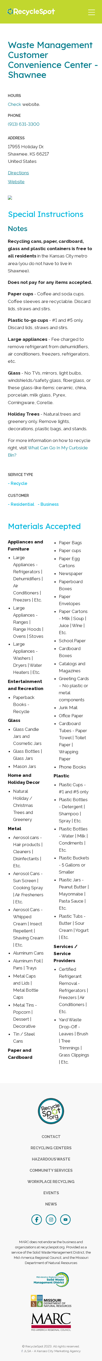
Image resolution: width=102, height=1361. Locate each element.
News (51, 1204)
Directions (18, 172)
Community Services (51, 1170)
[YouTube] (65, 1219)
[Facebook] (37, 1219)
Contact (51, 1136)
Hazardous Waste (51, 1159)
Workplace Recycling (51, 1181)
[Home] (29, 12)
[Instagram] (51, 1219)
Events (51, 1193)
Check (15, 104)
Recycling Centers (51, 1148)
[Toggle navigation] (91, 12)
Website (16, 181)
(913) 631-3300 (23, 124)
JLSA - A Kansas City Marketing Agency (52, 1351)
